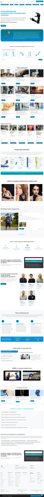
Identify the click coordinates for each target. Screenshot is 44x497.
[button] (1, 192)
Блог (41, 4)
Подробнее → (22, 305)
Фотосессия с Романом (21, 132)
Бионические (3, 78)
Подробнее (21, 228)
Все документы (28, 4)
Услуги (11, 4)
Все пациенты (22, 234)
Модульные (18, 78)
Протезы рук (18, 95)
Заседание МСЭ (3, 131)
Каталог (16, 4)
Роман (20, 215)
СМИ (1, 485)
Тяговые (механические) (11, 485)
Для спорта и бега (10, 484)
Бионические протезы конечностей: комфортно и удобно (18, 440)
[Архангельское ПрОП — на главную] (2, 466)
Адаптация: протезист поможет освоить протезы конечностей (8, 445)
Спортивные (33, 95)
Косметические (10, 476)
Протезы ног (3, 95)
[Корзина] (42, 495)
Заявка (3, 25)
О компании (21, 4)
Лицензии (2, 475)
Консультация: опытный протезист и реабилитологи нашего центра (25, 443)
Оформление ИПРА (17, 478)
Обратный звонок (40, 1)
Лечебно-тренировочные (11, 477)
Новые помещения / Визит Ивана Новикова (13, 132)
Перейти (3, 83)
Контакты (2, 477)
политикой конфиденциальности (35, 266)
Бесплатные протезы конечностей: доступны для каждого (8, 443)
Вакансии (2, 483)
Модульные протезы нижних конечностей (32, 440)
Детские (32, 78)
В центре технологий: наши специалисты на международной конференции (39, 133)
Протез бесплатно (35, 4)
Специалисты (2, 486)
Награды (2, 476)
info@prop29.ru (38, 478)
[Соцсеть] (22, 491)
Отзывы (1, 478)
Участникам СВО (17, 479)
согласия (36, 265)
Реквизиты (2, 484)
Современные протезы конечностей (5, 440)
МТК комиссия (17, 486)
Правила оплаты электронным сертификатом (36, 490)
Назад (3, 59)
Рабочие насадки (10, 483)
